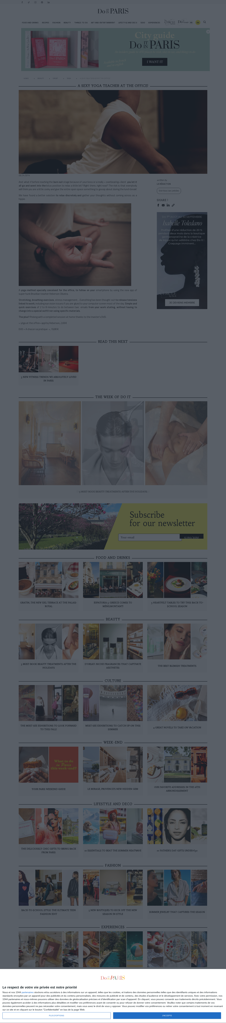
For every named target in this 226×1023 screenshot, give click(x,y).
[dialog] (113, 996)
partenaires (28, 992)
